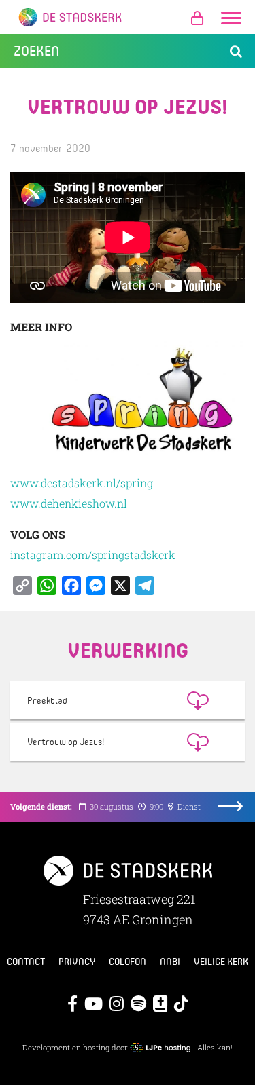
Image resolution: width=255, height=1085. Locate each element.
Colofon (127, 961)
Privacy (76, 961)
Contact (26, 961)
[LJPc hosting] (160, 1047)
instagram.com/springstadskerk (92, 555)
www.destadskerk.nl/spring (81, 483)
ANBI (170, 961)
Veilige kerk (221, 961)
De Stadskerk (127, 17)
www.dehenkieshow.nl (68, 503)
